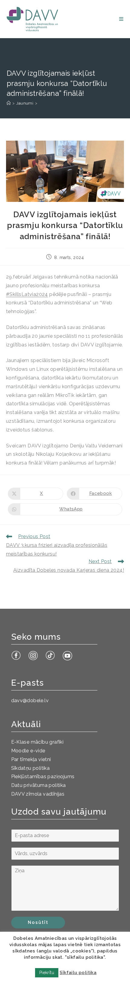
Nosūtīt (38, 922)
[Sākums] (9, 103)
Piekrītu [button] (46, 972)
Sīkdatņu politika (30, 768)
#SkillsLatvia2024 (27, 294)
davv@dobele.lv (30, 700)
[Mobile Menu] (121, 19)
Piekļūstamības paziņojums (43, 776)
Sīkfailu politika (78, 972)
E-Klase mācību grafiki (37, 742)
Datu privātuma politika (38, 785)
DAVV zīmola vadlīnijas (38, 794)
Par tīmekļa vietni (31, 759)
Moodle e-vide (28, 751)
